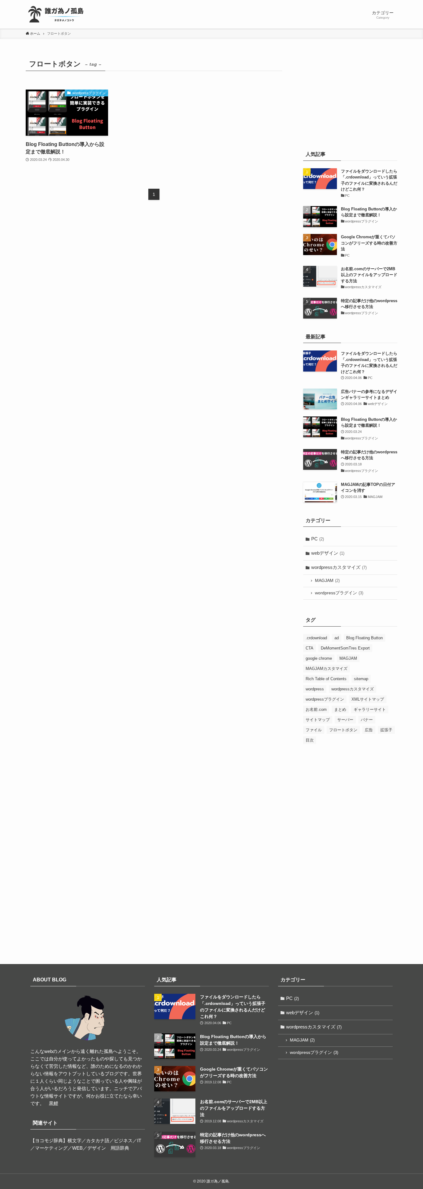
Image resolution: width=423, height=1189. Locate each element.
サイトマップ (318, 719)
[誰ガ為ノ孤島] (57, 14)
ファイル (314, 730)
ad (336, 638)
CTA (309, 648)
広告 (369, 730)
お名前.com (316, 709)
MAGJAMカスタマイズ (326, 668)
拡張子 (386, 730)
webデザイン (327, 553)
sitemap (361, 678)
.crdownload (316, 638)
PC (317, 538)
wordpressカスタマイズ (339, 567)
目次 (310, 740)
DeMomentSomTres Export (345, 648)
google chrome (319, 658)
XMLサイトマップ (367, 699)
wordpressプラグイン (339, 593)
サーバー (345, 719)
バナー (367, 719)
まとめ (340, 709)
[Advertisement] (350, 97)
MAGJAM (327, 580)
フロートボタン (343, 730)
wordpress (315, 689)
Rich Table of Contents (326, 678)
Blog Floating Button (364, 638)
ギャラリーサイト (370, 709)
